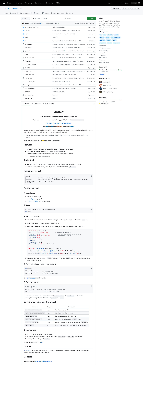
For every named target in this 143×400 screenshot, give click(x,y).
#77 (41, 23)
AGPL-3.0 (27, 350)
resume (108, 40)
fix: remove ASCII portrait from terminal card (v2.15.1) (66, 40)
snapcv (15, 9)
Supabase (34, 199)
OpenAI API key (33, 201)
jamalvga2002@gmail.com (43, 361)
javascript (110, 34)
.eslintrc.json (28, 47)
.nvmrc (26, 54)
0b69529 (77, 23)
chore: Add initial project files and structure (64, 74)
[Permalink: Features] (23, 145)
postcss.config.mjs (30, 88)
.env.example (28, 44)
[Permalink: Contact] (23, 357)
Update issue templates (58, 27)
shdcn (114, 40)
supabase (102, 43)
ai (100, 34)
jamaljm (8, 9)
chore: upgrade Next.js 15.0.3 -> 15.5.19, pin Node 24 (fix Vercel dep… (71, 54)
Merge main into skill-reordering (61, 81)
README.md (28, 71)
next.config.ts (28, 78)
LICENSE (27, 68)
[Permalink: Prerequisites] (23, 193)
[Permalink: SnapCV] (23, 112)
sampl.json (27, 91)
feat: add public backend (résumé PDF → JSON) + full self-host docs (71, 44)
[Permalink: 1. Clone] (23, 205)
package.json (28, 85)
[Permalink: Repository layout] (23, 171)
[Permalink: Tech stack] (23, 160)
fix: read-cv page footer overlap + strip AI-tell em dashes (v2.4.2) (70, 71)
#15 (64, 51)
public (26, 34)
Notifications (117, 8)
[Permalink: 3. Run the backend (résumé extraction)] (23, 264)
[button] (91, 176)
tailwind (109, 43)
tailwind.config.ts (29, 95)
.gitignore (27, 51)
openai (107, 37)
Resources (28, 3)
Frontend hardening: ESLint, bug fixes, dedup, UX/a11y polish (69, 47)
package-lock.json (30, 81)
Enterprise (49, 3)
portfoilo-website (115, 37)
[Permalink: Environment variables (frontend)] (23, 302)
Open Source (39, 3)
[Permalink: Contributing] (23, 330)
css (104, 34)
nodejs (102, 37)
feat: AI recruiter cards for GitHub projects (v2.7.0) (66, 30)
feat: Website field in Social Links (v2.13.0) (63, 34)
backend (27, 30)
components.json (29, 74)
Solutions (19, 3)
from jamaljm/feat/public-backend (74, 51)
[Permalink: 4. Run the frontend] (23, 282)
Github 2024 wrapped (58, 91)
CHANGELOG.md (29, 57)
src (25, 40)
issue (41, 342)
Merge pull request (35, 23)
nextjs (116, 34)
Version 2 (54, 37)
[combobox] (76, 18)
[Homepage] (4, 3)
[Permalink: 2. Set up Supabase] (23, 216)
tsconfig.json (28, 98)
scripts (26, 37)
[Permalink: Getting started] (23, 188)
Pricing (58, 3)
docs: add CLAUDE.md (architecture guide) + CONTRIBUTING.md (70, 61)
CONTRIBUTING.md (30, 64)
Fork (127, 8)
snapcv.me (104, 32)
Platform (10, 3)
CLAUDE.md (28, 61)
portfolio (102, 40)
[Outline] (93, 103)
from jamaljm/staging (48, 23)
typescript (116, 43)
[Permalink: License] (23, 346)
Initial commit (56, 68)
